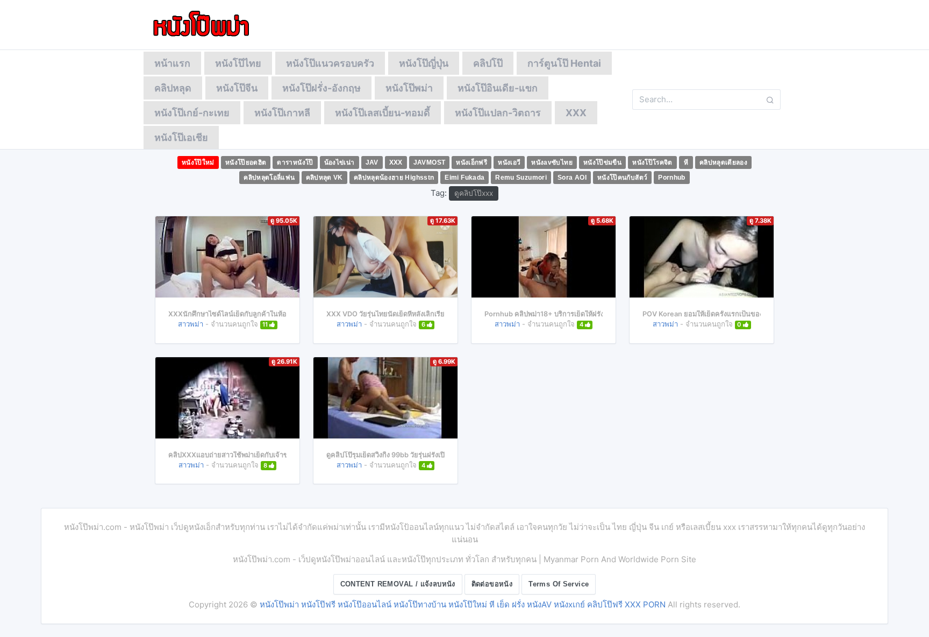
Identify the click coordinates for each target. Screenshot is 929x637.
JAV (372, 162)
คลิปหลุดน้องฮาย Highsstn (394, 177)
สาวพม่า (190, 324)
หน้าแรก (172, 63)
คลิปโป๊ (488, 63)
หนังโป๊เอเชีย (181, 137)
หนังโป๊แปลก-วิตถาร (498, 112)
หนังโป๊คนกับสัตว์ (622, 177)
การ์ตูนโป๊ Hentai (564, 63)
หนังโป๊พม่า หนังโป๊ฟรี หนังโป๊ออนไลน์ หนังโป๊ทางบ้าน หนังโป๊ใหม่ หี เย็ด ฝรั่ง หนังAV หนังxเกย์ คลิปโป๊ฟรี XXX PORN (463, 604)
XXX (576, 112)
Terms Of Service (558, 584)
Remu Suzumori (521, 177)
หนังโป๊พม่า (409, 88)
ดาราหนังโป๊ (295, 162)
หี (686, 162)
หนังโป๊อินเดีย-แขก (498, 88)
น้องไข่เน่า (339, 162)
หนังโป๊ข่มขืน (602, 162)
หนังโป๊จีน (237, 88)
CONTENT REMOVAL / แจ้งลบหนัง (397, 584)
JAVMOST (429, 162)
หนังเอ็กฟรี (471, 162)
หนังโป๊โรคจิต (652, 162)
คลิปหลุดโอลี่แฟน (269, 177)
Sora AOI (572, 177)
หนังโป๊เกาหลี (282, 112)
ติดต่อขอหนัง (492, 584)
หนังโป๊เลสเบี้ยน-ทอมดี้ (382, 112)
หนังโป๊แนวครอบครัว (330, 63)
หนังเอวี (509, 162)
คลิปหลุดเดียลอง (723, 162)
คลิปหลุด (172, 88)
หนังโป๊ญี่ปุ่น (423, 63)
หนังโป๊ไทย (238, 63)
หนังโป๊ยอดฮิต (246, 162)
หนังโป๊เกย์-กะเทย (192, 112)
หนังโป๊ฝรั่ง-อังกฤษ (321, 88)
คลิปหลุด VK (324, 177)
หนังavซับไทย (552, 162)
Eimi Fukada (464, 177)
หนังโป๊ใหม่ (198, 162)
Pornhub (671, 177)
